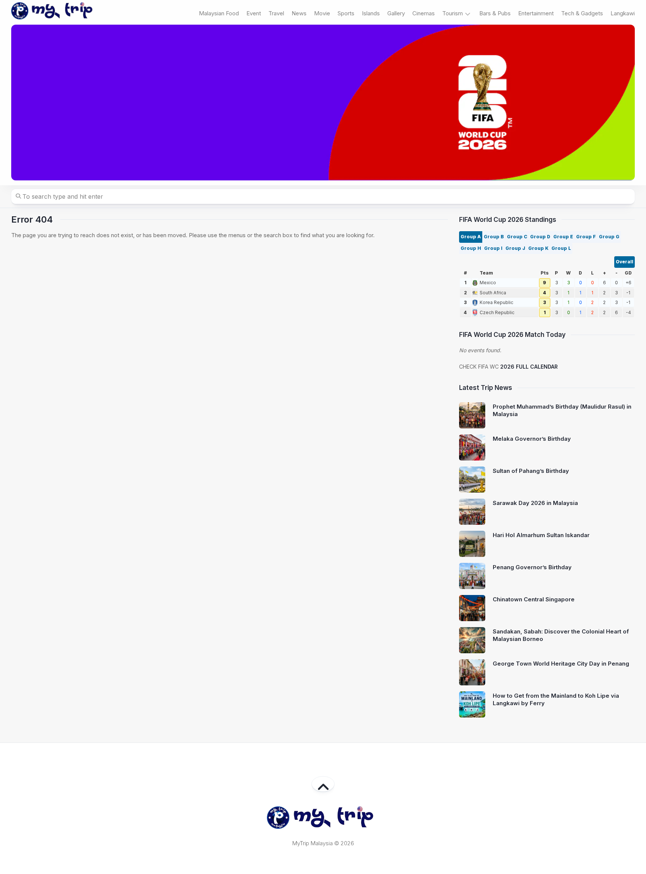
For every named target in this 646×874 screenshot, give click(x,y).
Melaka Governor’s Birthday (532, 438)
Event (253, 13)
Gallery (396, 13)
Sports (346, 13)
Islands (371, 13)
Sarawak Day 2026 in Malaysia (535, 502)
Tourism (452, 13)
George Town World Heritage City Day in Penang (561, 663)
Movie (322, 13)
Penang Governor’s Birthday (532, 567)
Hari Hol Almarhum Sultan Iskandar (541, 535)
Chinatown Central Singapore (534, 599)
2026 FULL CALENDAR (529, 366)
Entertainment (536, 13)
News (299, 13)
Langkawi (622, 13)
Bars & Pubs (495, 13)
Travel (276, 13)
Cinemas (423, 13)
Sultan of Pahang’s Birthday (531, 470)
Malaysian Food (219, 13)
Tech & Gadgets (582, 13)
